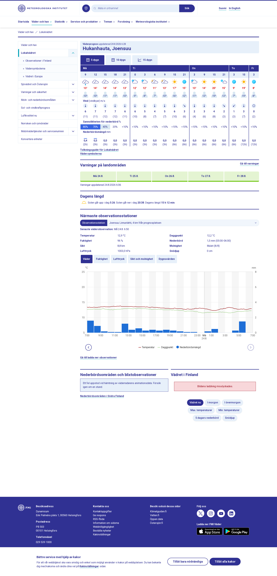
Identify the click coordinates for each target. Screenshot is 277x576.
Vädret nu (195, 402)
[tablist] (169, 60)
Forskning (124, 21)
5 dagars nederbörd (207, 417)
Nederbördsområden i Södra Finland (102, 396)
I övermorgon (232, 402)
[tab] (92, 60)
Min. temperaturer (228, 410)
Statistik (60, 21)
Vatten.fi (154, 515)
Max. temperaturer (201, 410)
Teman (108, 21)
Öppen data (156, 519)
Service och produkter (84, 21)
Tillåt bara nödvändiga (188, 561)
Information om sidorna (106, 522)
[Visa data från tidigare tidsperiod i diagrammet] (88, 347)
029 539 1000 (44, 542)
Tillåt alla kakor (225, 561)
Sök (187, 8)
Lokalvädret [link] (45, 32)
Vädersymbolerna (91, 153)
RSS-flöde (99, 519)
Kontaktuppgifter (102, 511)
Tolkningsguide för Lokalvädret (99, 149)
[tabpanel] (169, 106)
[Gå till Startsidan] (47, 8)
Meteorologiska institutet (151, 21)
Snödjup (230, 417)
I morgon (212, 402)
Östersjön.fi (156, 522)
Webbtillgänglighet (103, 526)
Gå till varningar (249, 163)
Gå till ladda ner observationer (98, 357)
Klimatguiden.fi (158, 511)
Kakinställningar (102, 534)
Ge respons (99, 515)
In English (234, 8)
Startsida (23, 21)
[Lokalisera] (86, 8)
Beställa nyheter (102, 530)
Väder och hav (40, 21)
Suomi (222, 8)
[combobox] (137, 8)
